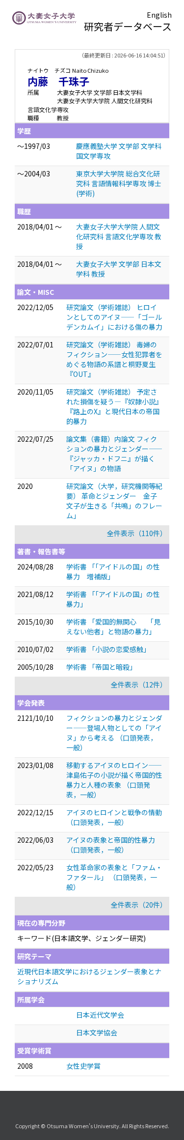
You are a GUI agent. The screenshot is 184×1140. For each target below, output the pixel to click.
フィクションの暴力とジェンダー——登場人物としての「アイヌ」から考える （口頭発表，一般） (114, 732)
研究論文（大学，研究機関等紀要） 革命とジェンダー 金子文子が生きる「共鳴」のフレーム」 (114, 500)
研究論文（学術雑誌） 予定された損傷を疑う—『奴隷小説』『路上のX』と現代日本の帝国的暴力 (114, 406)
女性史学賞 (83, 1066)
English (159, 15)
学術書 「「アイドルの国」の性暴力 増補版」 (113, 571)
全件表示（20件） (139, 905)
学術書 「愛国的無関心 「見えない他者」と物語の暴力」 (113, 626)
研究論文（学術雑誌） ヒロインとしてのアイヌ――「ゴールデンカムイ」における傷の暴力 (114, 317)
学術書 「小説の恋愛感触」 (108, 649)
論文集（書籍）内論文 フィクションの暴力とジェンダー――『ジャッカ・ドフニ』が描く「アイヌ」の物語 (114, 453)
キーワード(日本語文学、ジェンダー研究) (81, 938)
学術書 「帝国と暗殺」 (101, 667)
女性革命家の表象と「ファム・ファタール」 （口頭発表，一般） (114, 877)
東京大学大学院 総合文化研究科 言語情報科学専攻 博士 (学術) (118, 183)
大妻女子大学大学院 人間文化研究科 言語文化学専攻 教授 (118, 236)
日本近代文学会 (100, 1015)
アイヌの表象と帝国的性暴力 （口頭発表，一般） (110, 845)
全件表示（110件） (137, 533)
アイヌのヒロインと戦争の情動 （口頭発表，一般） (114, 817)
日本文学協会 (96, 1032)
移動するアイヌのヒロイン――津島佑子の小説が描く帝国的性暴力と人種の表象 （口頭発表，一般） (114, 779)
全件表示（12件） (139, 684)
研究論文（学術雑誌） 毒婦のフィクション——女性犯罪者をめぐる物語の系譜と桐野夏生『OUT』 (114, 359)
